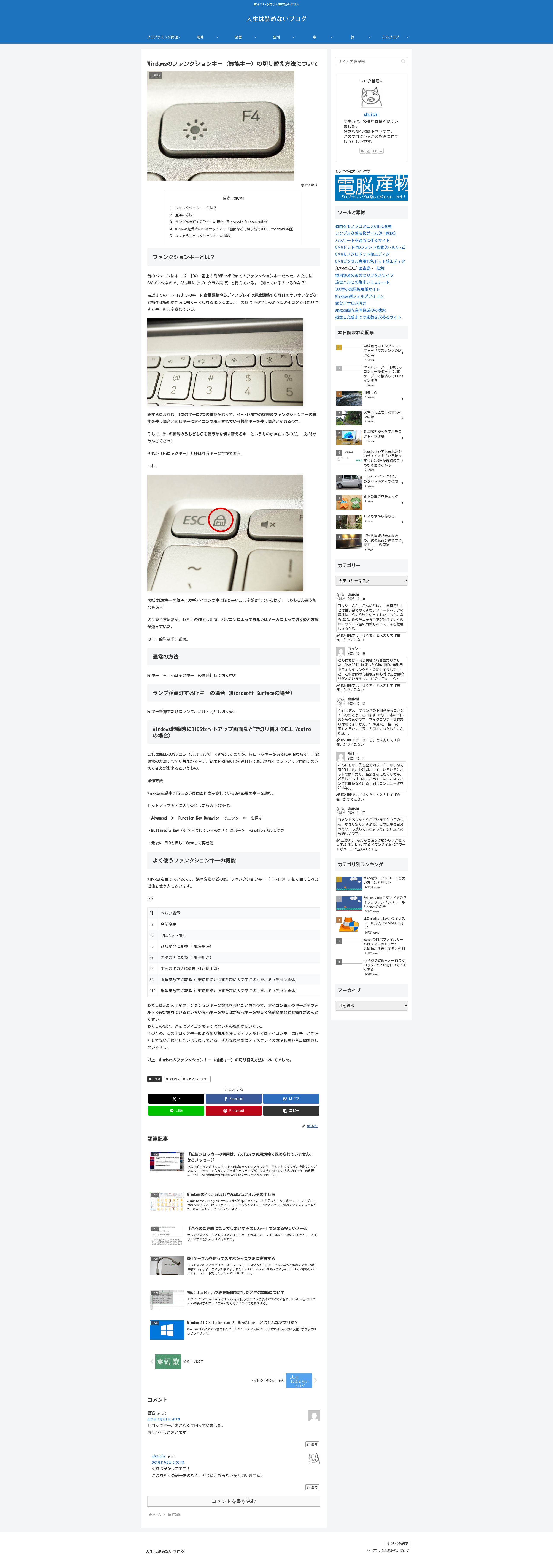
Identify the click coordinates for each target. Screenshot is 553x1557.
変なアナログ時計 (350, 303)
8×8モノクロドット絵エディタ (362, 254)
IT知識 (156, 1079)
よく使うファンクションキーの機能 (202, 236)
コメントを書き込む (234, 1501)
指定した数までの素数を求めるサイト (368, 317)
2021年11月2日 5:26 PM (163, 1419)
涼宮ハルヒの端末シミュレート (362, 282)
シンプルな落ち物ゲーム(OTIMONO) (365, 233)
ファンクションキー (197, 1079)
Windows (174, 1079)
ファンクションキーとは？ (196, 208)
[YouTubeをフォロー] (368, 151)
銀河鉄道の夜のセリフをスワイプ (364, 275)
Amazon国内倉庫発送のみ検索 (360, 310)
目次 (227, 198)
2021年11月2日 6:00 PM (168, 1462)
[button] (291, 1111)
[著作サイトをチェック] (362, 151)
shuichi (158, 1456)
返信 (314, 1444)
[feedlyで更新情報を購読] (374, 151)
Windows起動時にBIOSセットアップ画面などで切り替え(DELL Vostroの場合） (235, 229)
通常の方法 (183, 215)
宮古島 (364, 268)
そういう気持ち (397, 1543)
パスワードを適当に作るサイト (362, 240)
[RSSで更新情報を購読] (381, 151)
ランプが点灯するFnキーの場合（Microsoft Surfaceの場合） (222, 222)
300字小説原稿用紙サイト (357, 289)
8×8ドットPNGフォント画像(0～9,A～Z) (370, 247)
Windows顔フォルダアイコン (359, 296)
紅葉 (380, 268)
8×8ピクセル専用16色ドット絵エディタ (370, 261)
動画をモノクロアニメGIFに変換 (363, 226)
